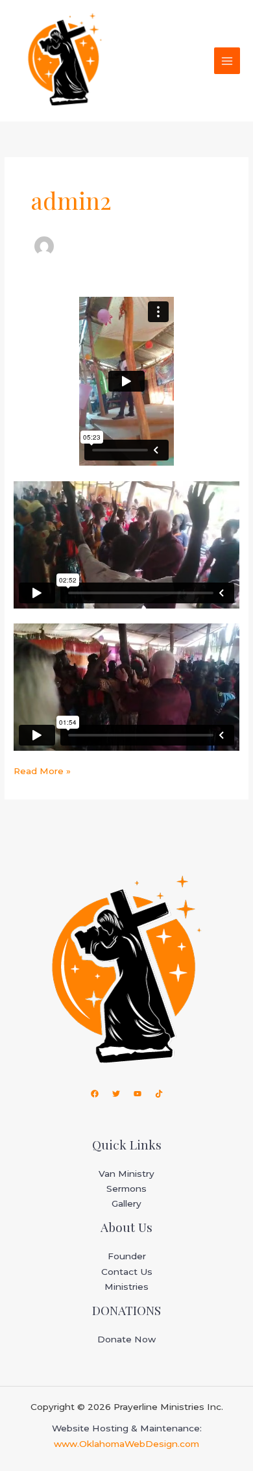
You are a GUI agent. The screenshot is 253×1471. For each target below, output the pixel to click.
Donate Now (126, 1339)
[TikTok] (159, 1094)
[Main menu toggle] (227, 60)
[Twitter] (116, 1094)
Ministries (126, 1286)
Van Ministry (126, 1173)
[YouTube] (137, 1094)
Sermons (126, 1188)
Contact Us (126, 1271)
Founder (127, 1256)
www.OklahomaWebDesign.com (126, 1444)
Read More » (42, 771)
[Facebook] (95, 1094)
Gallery (126, 1203)
